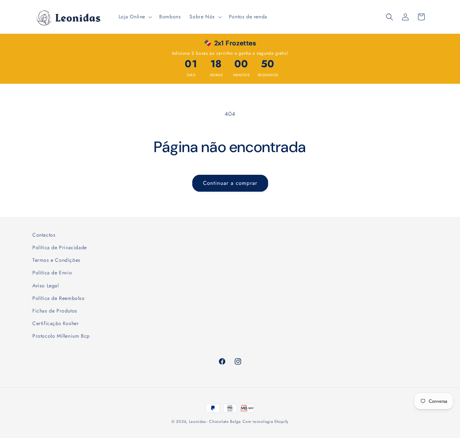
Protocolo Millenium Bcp (61, 335)
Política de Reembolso (58, 298)
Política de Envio (52, 272)
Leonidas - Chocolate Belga (215, 421)
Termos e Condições (56, 260)
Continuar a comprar (230, 183)
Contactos (43, 234)
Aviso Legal (45, 285)
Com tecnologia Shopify (266, 421)
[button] (134, 16)
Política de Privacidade (59, 247)
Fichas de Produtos (54, 310)
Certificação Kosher (55, 323)
